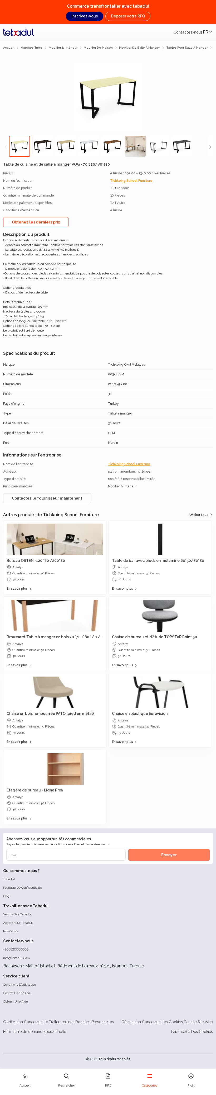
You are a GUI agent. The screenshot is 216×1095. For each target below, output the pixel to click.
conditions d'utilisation (19, 984)
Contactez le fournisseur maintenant (47, 498)
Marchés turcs (31, 47)
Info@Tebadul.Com (16, 958)
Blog (6, 896)
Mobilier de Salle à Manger (139, 47)
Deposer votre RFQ (128, 16)
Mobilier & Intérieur (63, 47)
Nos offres (10, 931)
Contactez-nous (188, 32)
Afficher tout (198, 515)
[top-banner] (18, 32)
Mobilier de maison (98, 47)
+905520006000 (15, 949)
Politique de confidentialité (22, 887)
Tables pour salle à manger (187, 47)
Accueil (8, 47)
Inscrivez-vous (84, 16)
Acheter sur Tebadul (18, 923)
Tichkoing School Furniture (131, 181)
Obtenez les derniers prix (36, 222)
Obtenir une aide (15, 1001)
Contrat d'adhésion (16, 993)
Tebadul (9, 879)
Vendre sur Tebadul (17, 914)
